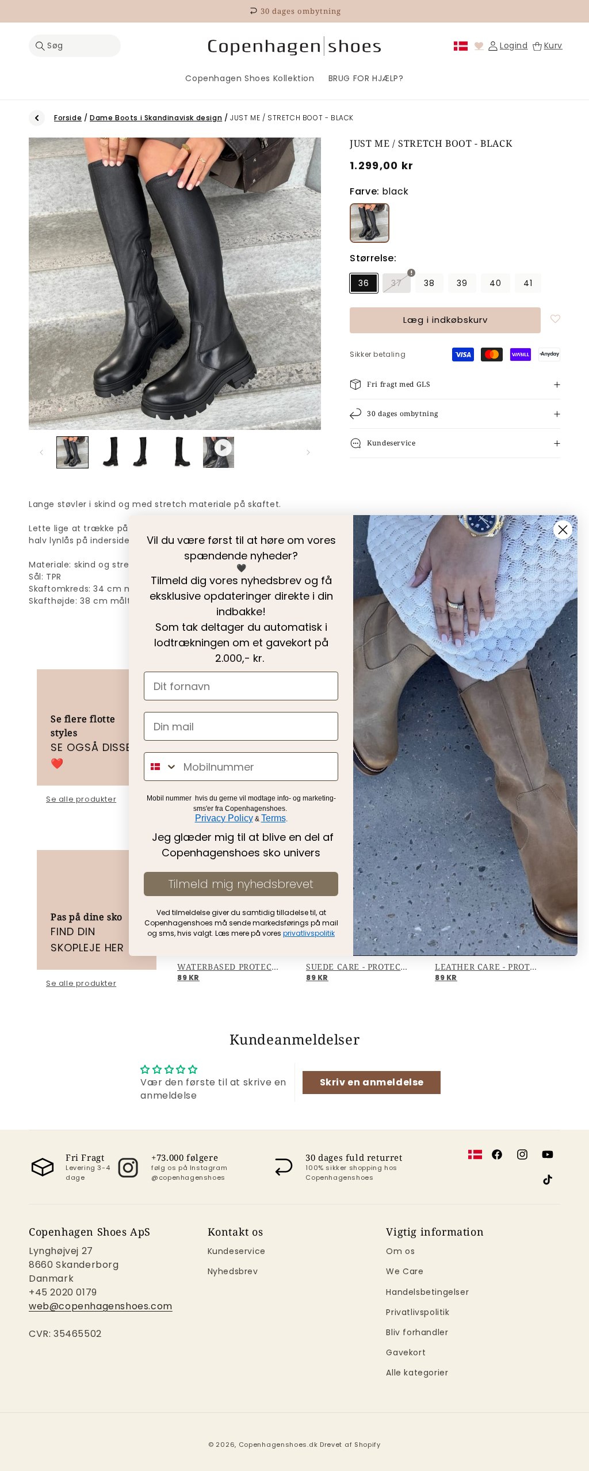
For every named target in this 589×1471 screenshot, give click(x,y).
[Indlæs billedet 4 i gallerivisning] (182, 452)
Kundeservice (237, 1251)
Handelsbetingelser (427, 1292)
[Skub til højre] (308, 452)
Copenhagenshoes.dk (278, 1444)
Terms (273, 818)
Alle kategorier (417, 1372)
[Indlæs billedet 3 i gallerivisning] (145, 452)
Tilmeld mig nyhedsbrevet (241, 884)
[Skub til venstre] (41, 452)
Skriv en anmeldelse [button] (372, 1082)
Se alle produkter (81, 799)
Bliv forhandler (417, 1332)
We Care (404, 1271)
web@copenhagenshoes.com (101, 1306)
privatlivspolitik (309, 933)
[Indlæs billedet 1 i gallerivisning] (72, 452)
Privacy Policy (224, 818)
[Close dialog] (563, 530)
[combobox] (161, 766)
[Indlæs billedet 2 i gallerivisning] (109, 452)
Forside (68, 118)
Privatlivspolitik (417, 1312)
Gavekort (406, 1352)
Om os (400, 1251)
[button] (75, 46)
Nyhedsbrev (233, 1271)
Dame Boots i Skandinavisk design (156, 118)
